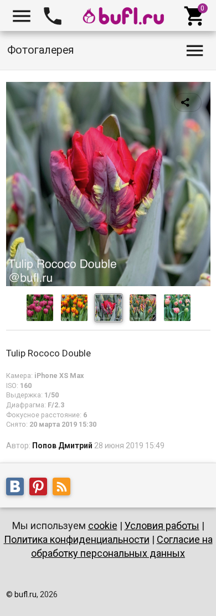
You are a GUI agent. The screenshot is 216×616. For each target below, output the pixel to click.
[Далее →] (108, 283)
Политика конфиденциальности (77, 539)
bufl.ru (25, 594)
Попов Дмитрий (62, 445)
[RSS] (64, 488)
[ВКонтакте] (17, 488)
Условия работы (162, 525)
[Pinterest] (41, 488)
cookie (102, 525)
